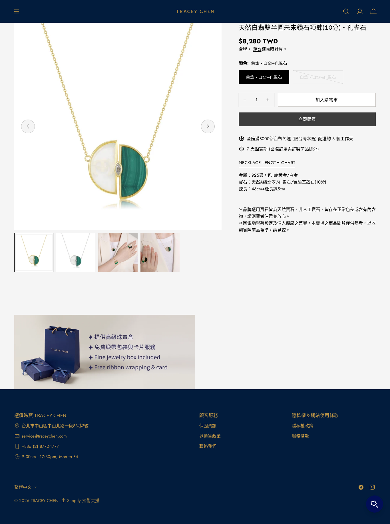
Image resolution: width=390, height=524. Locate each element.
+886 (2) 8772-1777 (40, 446)
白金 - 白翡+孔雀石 (318, 79)
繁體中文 (22, 487)
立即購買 (307, 119)
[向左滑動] (28, 126)
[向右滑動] (208, 126)
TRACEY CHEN (45, 500)
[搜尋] (346, 11)
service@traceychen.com (44, 436)
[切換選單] (16, 11)
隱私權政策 (302, 426)
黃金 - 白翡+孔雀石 (264, 77)
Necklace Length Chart (267, 163)
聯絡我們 (207, 446)
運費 (257, 49)
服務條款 (300, 436)
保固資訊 (207, 426)
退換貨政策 (210, 436)
